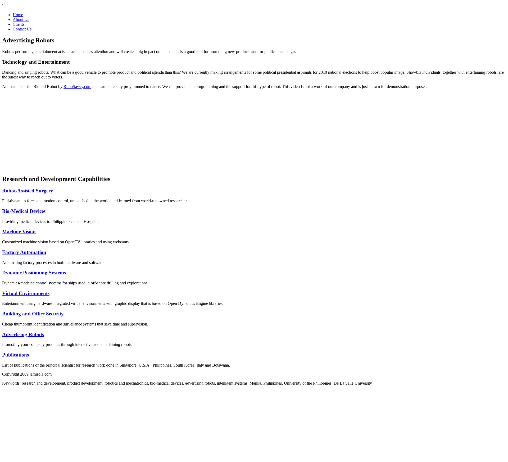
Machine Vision (19, 231)
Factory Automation (24, 252)
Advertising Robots (23, 334)
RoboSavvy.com (77, 86)
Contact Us (22, 29)
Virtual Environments (25, 293)
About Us (21, 19)
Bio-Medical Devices (24, 211)
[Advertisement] (161, 423)
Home (18, 14)
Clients (18, 24)
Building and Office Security (33, 313)
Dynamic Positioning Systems (34, 272)
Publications (15, 355)
